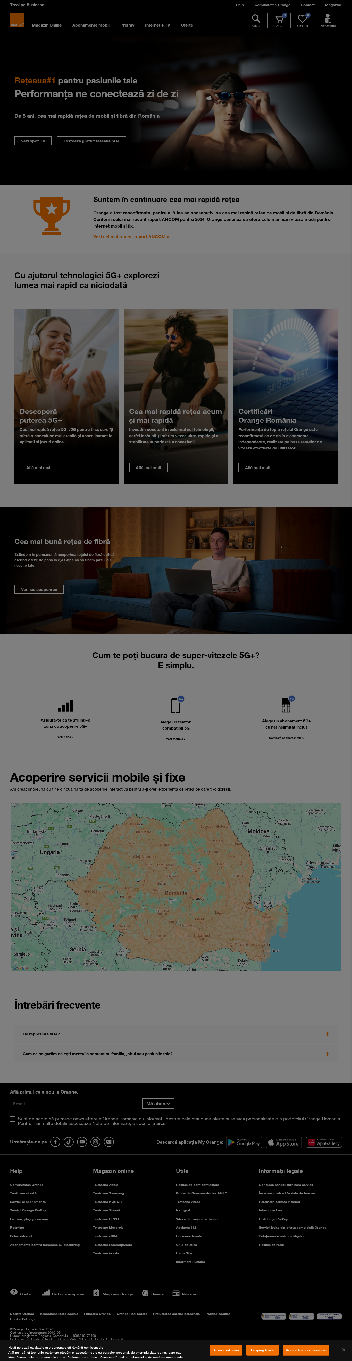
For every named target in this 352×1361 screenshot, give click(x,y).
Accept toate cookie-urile (306, 1350)
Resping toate (262, 1350)
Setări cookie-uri (226, 1350)
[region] (176, 1350)
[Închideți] (343, 1350)
